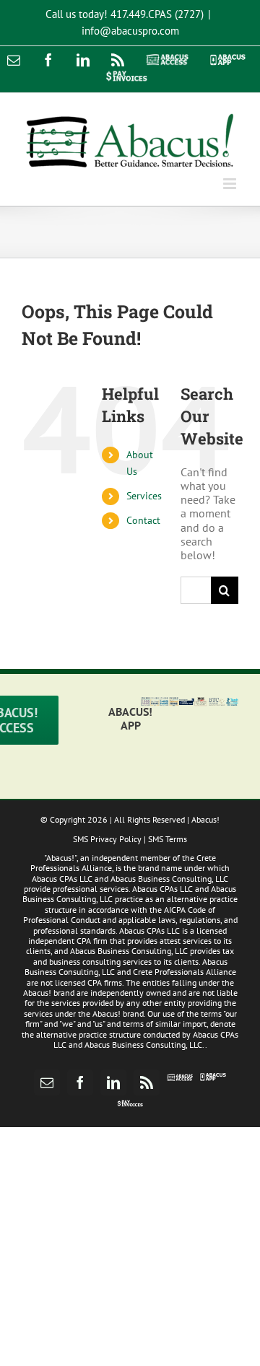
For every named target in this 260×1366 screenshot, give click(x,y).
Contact (143, 520)
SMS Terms (167, 838)
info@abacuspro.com (130, 31)
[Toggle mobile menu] (230, 183)
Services (144, 495)
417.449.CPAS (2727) (157, 14)
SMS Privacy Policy (107, 838)
